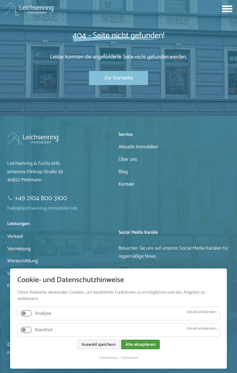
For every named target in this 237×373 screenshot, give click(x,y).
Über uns (127, 159)
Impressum (129, 358)
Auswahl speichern (99, 344)
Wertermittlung (22, 261)
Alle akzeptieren (140, 344)
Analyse (43, 313)
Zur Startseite (118, 78)
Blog (123, 172)
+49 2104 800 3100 (41, 198)
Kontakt (126, 184)
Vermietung (19, 249)
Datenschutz (108, 358)
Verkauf (15, 236)
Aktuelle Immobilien (138, 147)
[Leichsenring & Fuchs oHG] (62, 138)
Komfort (44, 330)
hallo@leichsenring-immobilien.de (42, 208)
